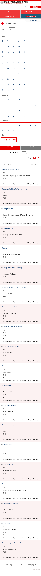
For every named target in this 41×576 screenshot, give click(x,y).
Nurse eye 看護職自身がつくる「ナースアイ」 (17, 189)
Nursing (4, 248)
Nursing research (7, 484)
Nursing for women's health (10, 346)
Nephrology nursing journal (10, 169)
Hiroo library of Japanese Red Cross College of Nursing (16, 4)
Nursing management (9, 405)
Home (10, 12)
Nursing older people (8, 425)
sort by (3, 153)
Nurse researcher (7, 228)
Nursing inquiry (7, 385)
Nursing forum (6, 366)
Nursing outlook (7, 444)
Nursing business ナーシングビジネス (14, 287)
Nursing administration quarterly (12, 268)
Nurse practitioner (7, 209)
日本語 (35, 7)
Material (4, 29)
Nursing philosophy (8, 464)
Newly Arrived (10, 16)
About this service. (36, 569)
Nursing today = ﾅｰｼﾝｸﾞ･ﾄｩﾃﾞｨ (12, 543)
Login (25, 7)
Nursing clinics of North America (12, 307)
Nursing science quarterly (10, 503)
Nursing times (6, 523)
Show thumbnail (38, 158)
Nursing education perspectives (12, 326)
